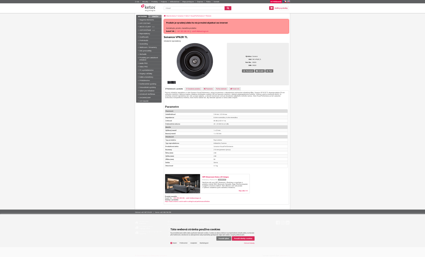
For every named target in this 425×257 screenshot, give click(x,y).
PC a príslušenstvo (146, 70)
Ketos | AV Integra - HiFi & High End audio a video (149, 8)
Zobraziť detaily (249, 243)
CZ (284, 2)
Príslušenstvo (144, 80)
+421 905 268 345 (183, 31)
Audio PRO (143, 63)
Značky (155, 16)
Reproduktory (144, 33)
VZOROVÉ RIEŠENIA (147, 94)
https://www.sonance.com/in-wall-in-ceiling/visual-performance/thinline (187, 201)
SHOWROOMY (145, 97)
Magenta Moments (146, 20)
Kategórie (142, 16)
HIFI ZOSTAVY (145, 23)
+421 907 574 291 (146, 212)
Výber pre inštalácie (146, 91)
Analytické (193, 243)
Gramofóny (143, 44)
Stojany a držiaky (145, 73)
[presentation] (174, 89)
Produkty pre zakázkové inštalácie (148, 58)
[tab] (174, 89)
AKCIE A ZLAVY (145, 26)
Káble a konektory (146, 77)
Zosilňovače (144, 37)
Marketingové (204, 243)
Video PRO (143, 66)
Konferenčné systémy (147, 84)
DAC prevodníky (145, 51)
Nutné (175, 243)
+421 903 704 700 (165, 212)
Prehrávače (143, 40)
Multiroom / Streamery (148, 47)
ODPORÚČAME (145, 30)
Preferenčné (183, 243)
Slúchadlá (142, 54)
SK (288, 2)
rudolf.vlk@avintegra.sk (200, 31)
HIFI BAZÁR (143, 101)
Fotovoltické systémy (147, 87)
